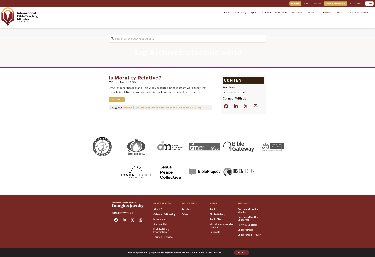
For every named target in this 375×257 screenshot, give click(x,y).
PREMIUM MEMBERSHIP (335, 3)
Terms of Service (163, 237)
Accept (241, 252)
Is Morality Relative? (135, 78)
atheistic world (149, 107)
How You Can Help (247, 224)
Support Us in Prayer (249, 234)
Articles (128, 107)
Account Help (355, 3)
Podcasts (215, 232)
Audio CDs (215, 219)
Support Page (245, 229)
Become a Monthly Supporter (248, 218)
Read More (116, 99)
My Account (160, 219)
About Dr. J (159, 209)
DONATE (295, 3)
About (306, 3)
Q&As (184, 214)
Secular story (193, 107)
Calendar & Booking (164, 214)
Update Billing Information (161, 230)
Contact (317, 3)
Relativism (179, 107)
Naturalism (165, 107)
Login (369, 3)
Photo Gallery (217, 214)
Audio (213, 209)
